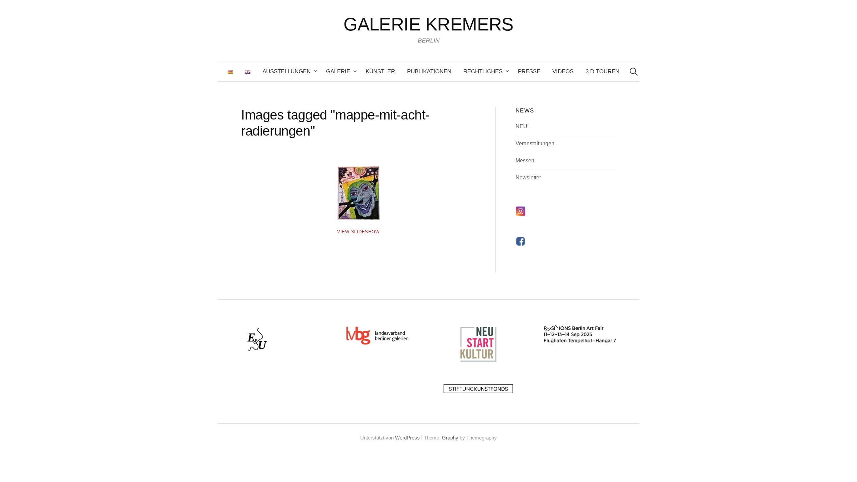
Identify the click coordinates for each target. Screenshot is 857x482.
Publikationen (429, 71)
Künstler (380, 71)
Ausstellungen (286, 71)
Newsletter (528, 177)
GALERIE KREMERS (428, 24)
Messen (525, 160)
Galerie (338, 71)
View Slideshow (358, 231)
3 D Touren (602, 71)
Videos (562, 71)
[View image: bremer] (358, 193)
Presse (529, 71)
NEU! (522, 126)
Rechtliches (482, 71)
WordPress (407, 437)
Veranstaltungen (535, 143)
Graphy (450, 437)
